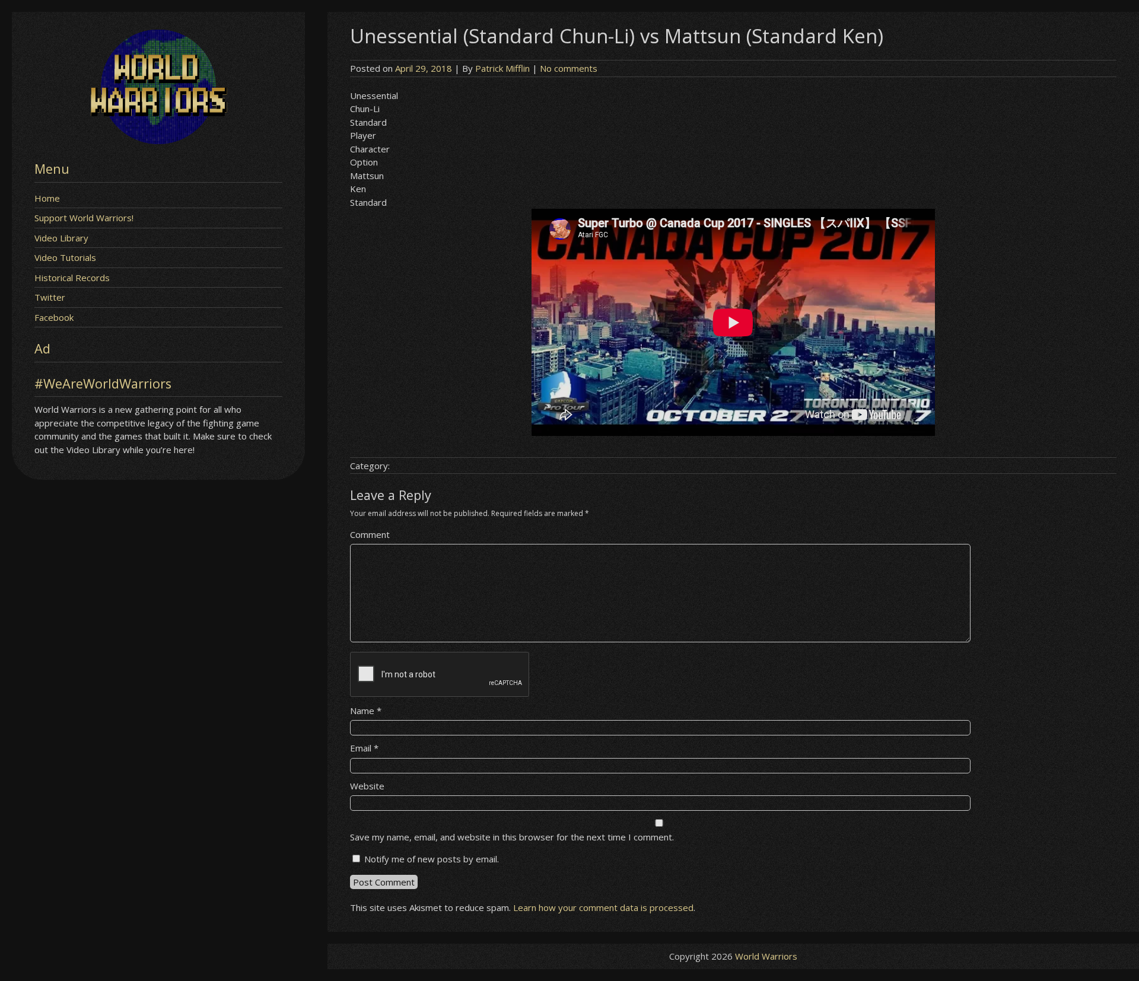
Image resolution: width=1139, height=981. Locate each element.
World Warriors (766, 956)
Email (364, 748)
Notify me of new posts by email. (431, 859)
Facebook (54, 317)
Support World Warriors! (83, 218)
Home (47, 198)
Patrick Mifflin (502, 68)
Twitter (49, 297)
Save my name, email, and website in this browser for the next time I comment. (512, 837)
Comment (370, 534)
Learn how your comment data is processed (603, 907)
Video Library (61, 238)
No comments (568, 68)
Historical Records (72, 278)
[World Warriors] (158, 140)
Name (365, 710)
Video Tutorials (65, 257)
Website (367, 786)
